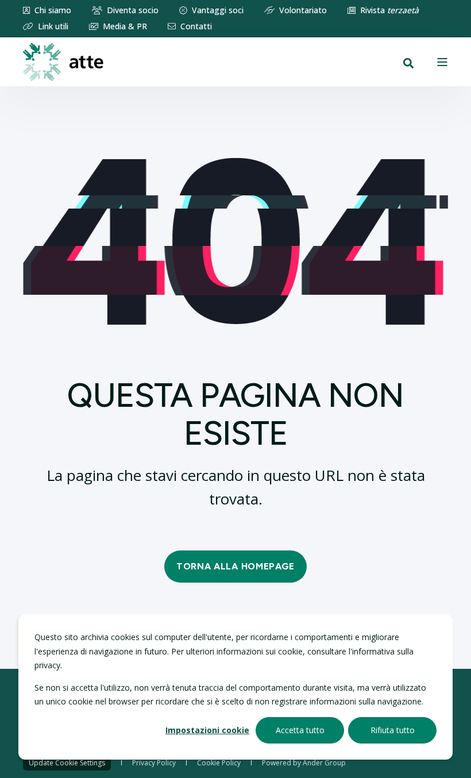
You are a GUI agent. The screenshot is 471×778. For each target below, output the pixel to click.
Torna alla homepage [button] (235, 566)
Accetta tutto (300, 730)
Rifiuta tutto (392, 730)
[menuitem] (47, 10)
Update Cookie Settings (67, 763)
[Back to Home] (63, 61)
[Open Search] (408, 62)
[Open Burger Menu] (442, 62)
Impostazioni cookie (207, 730)
